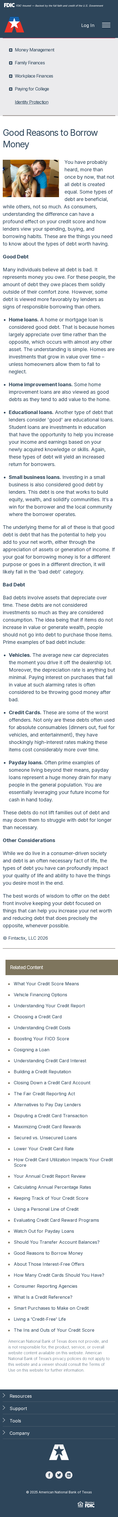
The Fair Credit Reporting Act (44, 1093)
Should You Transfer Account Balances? (57, 1242)
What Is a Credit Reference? (43, 1297)
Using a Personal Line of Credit (46, 1209)
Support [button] (18, 1408)
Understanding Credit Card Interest (50, 1060)
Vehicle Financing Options (40, 994)
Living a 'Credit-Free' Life (40, 1319)
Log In (87, 25)
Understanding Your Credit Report (49, 1005)
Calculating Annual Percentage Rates (52, 1187)
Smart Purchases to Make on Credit (51, 1308)
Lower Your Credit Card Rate (44, 1148)
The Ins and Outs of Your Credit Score (54, 1330)
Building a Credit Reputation (42, 1071)
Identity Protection (31, 102)
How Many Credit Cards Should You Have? (59, 1275)
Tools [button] (15, 1421)
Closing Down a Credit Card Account (52, 1082)
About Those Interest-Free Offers (49, 1264)
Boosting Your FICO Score (41, 1038)
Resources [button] (21, 1396)
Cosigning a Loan (31, 1049)
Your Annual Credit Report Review (50, 1176)
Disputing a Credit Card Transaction (51, 1115)
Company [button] (20, 1433)
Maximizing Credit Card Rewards (47, 1126)
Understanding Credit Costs (42, 1027)
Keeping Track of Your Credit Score (51, 1198)
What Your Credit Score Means (46, 983)
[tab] (59, 49)
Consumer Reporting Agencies (45, 1286)
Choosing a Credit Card (38, 1016)
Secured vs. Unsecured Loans (45, 1137)
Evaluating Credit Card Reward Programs (56, 1220)
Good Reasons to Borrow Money (48, 1253)
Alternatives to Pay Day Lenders (47, 1104)
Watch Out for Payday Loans (44, 1231)
